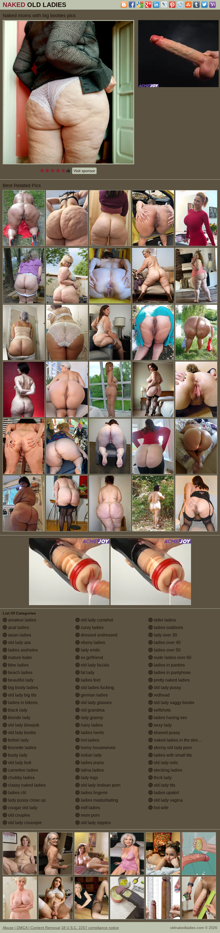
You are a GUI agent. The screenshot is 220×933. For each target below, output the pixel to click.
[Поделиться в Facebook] (132, 4)
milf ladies (90, 807)
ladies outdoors (168, 627)
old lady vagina (168, 800)
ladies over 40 (167, 642)
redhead (161, 695)
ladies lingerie (94, 792)
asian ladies (19, 635)
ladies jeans (92, 762)
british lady (18, 740)
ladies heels (92, 732)
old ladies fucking (97, 687)
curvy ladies (92, 627)
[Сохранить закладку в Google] (140, 4)
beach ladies (19, 672)
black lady (17, 710)
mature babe (19, 657)
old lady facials (94, 665)
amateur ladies (21, 620)
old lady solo (165, 762)
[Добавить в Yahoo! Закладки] (212, 4)
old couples (18, 815)
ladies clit (16, 792)
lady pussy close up (26, 800)
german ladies (94, 695)
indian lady (91, 755)
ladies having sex (170, 717)
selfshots (162, 710)
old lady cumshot (96, 620)
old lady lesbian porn (100, 785)
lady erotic (90, 650)
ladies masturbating (99, 800)
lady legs (89, 777)
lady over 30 (165, 635)
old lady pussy (167, 687)
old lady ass (19, 642)
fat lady (87, 672)
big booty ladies (22, 687)
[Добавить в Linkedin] (156, 4)
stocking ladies (167, 770)
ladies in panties (169, 665)
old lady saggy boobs (173, 702)
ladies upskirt (166, 792)
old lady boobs (21, 732)
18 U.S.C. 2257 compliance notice (90, 927)
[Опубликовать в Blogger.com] (124, 4)
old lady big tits (21, 695)
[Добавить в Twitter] (204, 4)
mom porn (90, 815)
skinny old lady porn (172, 747)
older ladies (164, 620)
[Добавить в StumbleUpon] (188, 4)
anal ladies (18, 627)
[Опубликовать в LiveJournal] (164, 4)
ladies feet (90, 680)
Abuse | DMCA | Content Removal (31, 927)
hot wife (160, 807)
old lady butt (19, 762)
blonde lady (18, 717)
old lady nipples (95, 822)
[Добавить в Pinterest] (172, 4)
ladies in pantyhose (172, 672)
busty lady (17, 755)
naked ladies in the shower (179, 740)
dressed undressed (98, 635)
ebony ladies (92, 642)
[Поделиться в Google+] (148, 4)
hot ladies (89, 740)
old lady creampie (24, 822)
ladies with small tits (172, 755)
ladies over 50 (167, 650)
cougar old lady (22, 807)
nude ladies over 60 (172, 657)
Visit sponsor (84, 171)
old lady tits (164, 785)
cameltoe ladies (22, 770)
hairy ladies (91, 725)
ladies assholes (22, 650)
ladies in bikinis (22, 702)
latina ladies (92, 770)
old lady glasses (96, 702)
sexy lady (162, 725)
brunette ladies (21, 747)
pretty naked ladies (171, 680)
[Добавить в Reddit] (180, 4)
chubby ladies (21, 777)
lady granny (91, 717)
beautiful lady (20, 680)
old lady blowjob (23, 725)
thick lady (162, 777)
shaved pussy (166, 732)
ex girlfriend (91, 657)
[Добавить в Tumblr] (196, 4)
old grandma (92, 710)
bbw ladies (18, 665)
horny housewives (97, 747)
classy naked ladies (26, 785)
